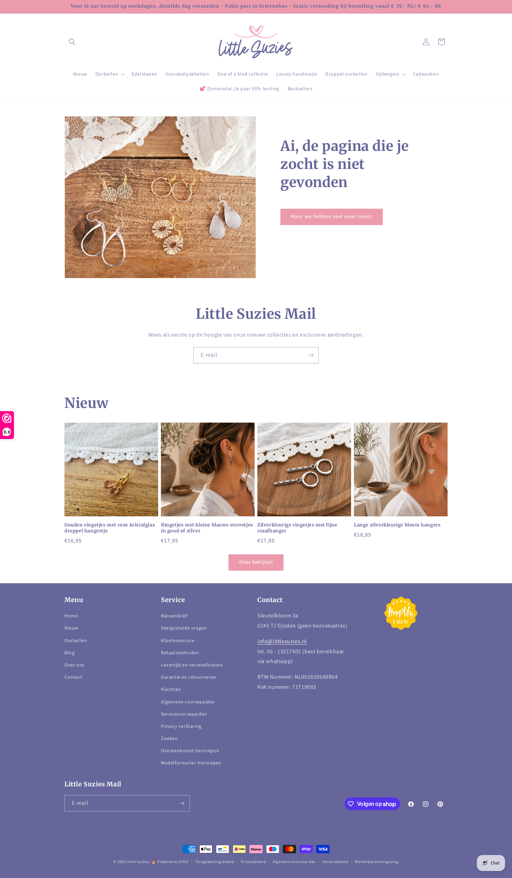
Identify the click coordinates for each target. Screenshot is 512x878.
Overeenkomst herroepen (190, 750)
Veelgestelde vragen (184, 628)
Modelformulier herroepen (191, 763)
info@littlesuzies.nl (282, 641)
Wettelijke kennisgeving (376, 861)
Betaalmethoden (180, 652)
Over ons (74, 665)
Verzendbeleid (335, 861)
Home (71, 616)
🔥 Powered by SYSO (169, 861)
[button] (72, 41)
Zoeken (169, 738)
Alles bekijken (256, 562)
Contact (73, 677)
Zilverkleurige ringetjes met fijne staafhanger (297, 528)
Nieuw (71, 628)
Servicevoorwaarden (184, 714)
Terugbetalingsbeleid (214, 861)
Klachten (171, 689)
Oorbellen (75, 640)
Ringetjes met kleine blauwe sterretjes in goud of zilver (207, 528)
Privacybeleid (253, 861)
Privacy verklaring (181, 726)
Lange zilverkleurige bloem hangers (397, 525)
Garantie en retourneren (188, 677)
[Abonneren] (310, 355)
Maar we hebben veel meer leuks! (331, 216)
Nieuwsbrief (174, 616)
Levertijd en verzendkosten (192, 665)
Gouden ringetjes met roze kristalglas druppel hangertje (109, 528)
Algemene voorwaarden (188, 702)
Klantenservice (177, 640)
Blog (69, 652)
